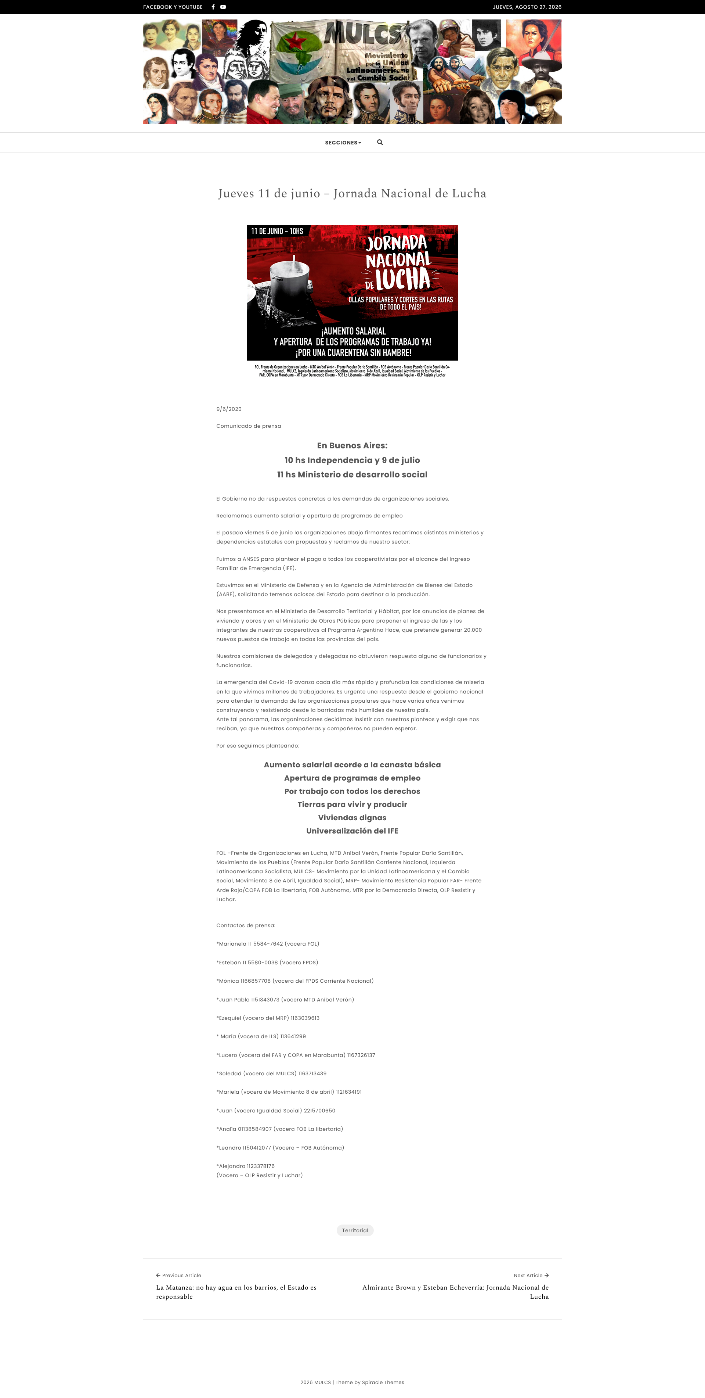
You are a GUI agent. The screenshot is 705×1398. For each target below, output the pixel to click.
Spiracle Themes (383, 1382)
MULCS (322, 1382)
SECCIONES (341, 142)
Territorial (355, 1230)
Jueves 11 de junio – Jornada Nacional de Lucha (352, 194)
